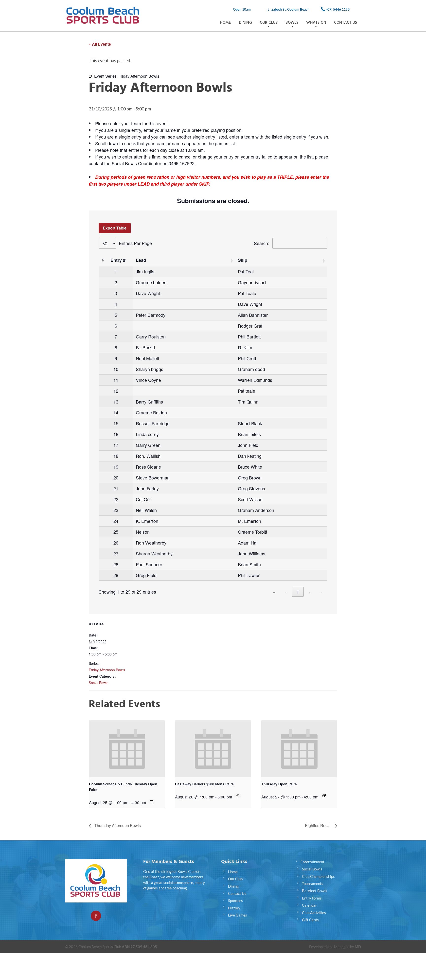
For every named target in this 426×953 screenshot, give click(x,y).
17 (115, 445)
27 (115, 553)
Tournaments (312, 883)
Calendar (309, 905)
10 (115, 369)
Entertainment (312, 862)
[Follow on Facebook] (96, 916)
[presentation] (127, 749)
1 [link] (298, 591)
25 (115, 532)
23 (115, 510)
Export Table (114, 228)
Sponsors (235, 900)
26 (115, 542)
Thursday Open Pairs (279, 783)
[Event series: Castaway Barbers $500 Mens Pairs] (237, 795)
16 (115, 434)
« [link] (274, 591)
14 (115, 412)
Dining (245, 22)
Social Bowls (98, 682)
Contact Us (345, 22)
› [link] (309, 591)
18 (115, 456)
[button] (102, 260)
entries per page (135, 243)
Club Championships (318, 876)
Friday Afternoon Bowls (107, 669)
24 (115, 521)
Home (225, 22)
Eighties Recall (319, 825)
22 (115, 499)
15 (115, 423)
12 (115, 391)
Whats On (316, 22)
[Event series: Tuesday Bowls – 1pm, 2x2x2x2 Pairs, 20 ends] (151, 801)
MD (358, 946)
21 (115, 488)
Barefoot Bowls (314, 890)
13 (115, 401)
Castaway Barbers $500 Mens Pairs (204, 783)
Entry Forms (312, 898)
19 (115, 466)
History (234, 908)
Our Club (269, 22)
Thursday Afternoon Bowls (117, 825)
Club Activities (314, 912)
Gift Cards (310, 920)
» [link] (321, 591)
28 (115, 564)
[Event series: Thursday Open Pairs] (324, 795)
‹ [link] (286, 591)
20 (115, 477)
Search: (261, 243)
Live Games (237, 915)
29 (115, 575)
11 (115, 380)
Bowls (291, 22)
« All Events (100, 44)
